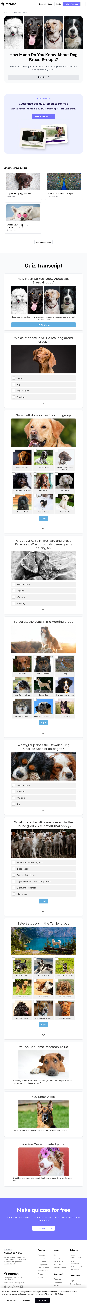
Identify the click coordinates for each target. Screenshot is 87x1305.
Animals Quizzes (20, 13)
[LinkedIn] (21, 1287)
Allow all (42, 1300)
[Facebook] (5, 1287)
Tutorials (57, 1264)
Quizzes (7, 13)
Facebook (58, 1282)
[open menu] (83, 4)
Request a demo (45, 4)
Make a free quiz (71, 4)
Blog (56, 1255)
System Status (75, 1284)
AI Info (40, 1277)
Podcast (57, 1258)
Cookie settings (10, 1300)
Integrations (43, 1264)
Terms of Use (8, 1282)
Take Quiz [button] (42, 77)
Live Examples (43, 1268)
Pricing (40, 1274)
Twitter (56, 1285)
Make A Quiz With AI (13, 1253)
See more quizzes (43, 242)
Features (41, 1255)
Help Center (58, 1261)
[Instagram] (13, 1287)
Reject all (26, 1300)
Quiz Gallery (42, 1261)
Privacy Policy (19, 1282)
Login (58, 4)
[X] (9, 1287)
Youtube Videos (60, 1268)
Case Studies (43, 1271)
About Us (57, 1279)
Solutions (41, 1258)
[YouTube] (17, 1287)
